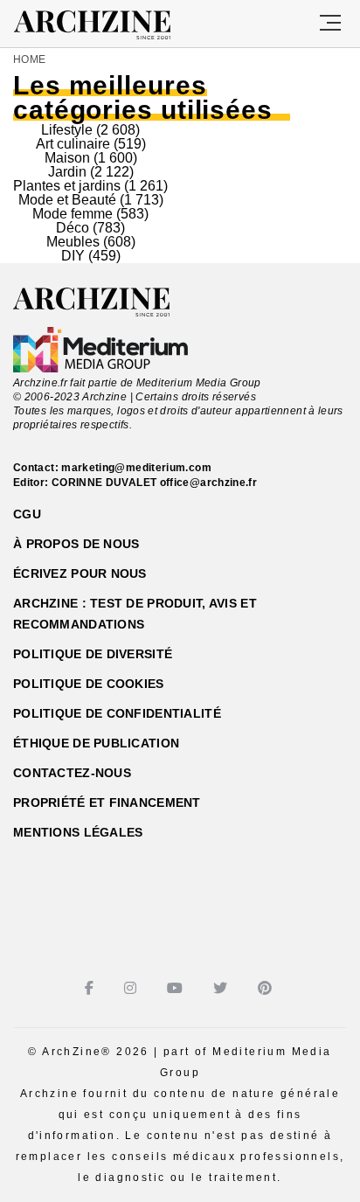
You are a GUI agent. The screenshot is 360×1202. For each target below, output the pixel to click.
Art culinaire (73, 143)
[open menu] (330, 23)
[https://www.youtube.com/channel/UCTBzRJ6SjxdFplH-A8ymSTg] (177, 988)
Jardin (67, 171)
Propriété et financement (107, 802)
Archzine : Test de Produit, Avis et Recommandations (135, 613)
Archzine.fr (107, 302)
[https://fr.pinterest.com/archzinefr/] (267, 988)
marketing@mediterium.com (136, 468)
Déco (72, 227)
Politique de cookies (88, 684)
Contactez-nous (72, 773)
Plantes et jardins (67, 185)
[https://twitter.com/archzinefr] (222, 988)
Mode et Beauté (67, 199)
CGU (27, 514)
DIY (73, 255)
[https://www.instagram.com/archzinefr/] (132, 988)
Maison (67, 157)
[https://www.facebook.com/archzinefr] (91, 988)
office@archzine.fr (208, 482)
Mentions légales (77, 832)
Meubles (73, 241)
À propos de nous (76, 544)
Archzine (108, 25)
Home (29, 59)
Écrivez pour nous (80, 573)
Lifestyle (67, 129)
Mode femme (72, 213)
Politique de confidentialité (117, 713)
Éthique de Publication (96, 743)
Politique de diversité (92, 654)
